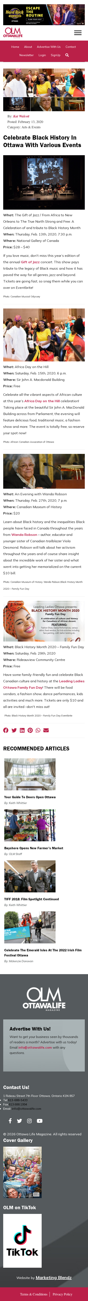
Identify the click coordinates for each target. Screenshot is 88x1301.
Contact (71, 46)
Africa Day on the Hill (42, 401)
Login (42, 55)
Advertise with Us (49, 46)
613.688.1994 (18, 1104)
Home (15, 46)
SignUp (55, 55)
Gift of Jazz (30, 262)
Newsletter (26, 55)
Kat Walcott (21, 116)
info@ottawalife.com (35, 1047)
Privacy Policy (62, 1294)
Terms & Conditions (33, 1294)
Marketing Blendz (54, 1277)
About (28, 46)
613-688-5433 (18, 1100)
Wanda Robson (24, 534)
